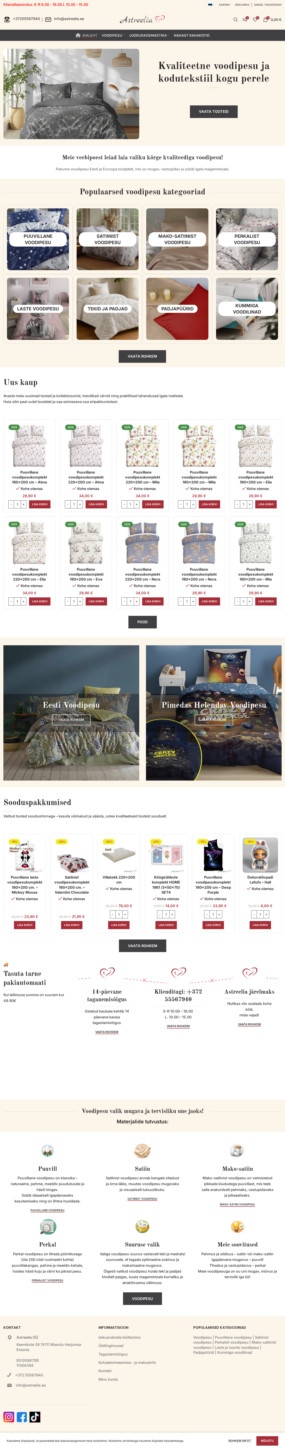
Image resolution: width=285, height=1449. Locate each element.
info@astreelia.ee (31, 1385)
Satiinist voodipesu (142, 1198)
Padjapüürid (203, 1352)
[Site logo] (142, 19)
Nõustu (267, 1440)
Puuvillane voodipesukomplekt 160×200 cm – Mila (199, 477)
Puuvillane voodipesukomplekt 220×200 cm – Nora (142, 574)
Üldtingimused (110, 1345)
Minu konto (108, 1379)
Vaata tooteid (214, 111)
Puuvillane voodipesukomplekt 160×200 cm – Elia (255, 477)
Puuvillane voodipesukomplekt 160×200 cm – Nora (199, 574)
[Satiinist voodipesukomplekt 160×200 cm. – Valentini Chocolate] (71, 855)
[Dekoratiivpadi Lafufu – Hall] (260, 855)
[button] (39, 504)
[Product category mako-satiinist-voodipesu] (177, 239)
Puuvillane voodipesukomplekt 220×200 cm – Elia (29, 574)
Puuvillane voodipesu (47, 1210)
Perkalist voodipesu (47, 1280)
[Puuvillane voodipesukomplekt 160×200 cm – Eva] (86, 542)
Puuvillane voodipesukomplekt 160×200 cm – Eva (86, 574)
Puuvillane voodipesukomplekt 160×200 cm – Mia (255, 574)
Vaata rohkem (142, 946)
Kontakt (105, 1371)
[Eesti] (211, 4)
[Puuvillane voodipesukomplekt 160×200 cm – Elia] (255, 445)
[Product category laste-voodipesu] (38, 309)
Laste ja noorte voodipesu (237, 1347)
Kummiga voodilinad (234, 1352)
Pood (142, 622)
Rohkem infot (240, 1440)
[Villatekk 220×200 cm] (119, 855)
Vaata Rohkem (142, 356)
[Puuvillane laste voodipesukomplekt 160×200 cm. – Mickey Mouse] (24, 855)
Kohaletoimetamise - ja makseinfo (127, 1362)
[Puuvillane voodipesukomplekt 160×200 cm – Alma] (29, 445)
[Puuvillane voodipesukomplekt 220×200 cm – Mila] (142, 445)
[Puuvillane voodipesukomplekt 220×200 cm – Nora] (142, 542)
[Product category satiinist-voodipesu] (108, 239)
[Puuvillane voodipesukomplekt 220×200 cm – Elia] (29, 542)
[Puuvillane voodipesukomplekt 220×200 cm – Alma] (86, 445)
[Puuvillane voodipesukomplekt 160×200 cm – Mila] (199, 445)
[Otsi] (235, 19)
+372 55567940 (29, 1375)
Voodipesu (202, 1337)
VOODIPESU (142, 1298)
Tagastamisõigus (113, 1354)
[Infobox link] (21, 19)
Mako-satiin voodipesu (237, 1204)
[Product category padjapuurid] (177, 309)
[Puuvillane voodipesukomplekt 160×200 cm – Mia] (255, 542)
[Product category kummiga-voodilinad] (247, 309)
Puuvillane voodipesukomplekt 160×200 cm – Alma (29, 477)
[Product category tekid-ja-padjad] (108, 309)
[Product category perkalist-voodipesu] (247, 239)
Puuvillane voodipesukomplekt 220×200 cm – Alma (86, 477)
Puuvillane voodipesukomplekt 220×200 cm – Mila (142, 477)
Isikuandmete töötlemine (119, 1337)
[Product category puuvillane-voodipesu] (38, 239)
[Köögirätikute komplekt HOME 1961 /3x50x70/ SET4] (166, 855)
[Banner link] (71, 713)
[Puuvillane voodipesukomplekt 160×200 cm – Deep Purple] (213, 855)
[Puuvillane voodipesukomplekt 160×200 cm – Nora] (199, 542)
